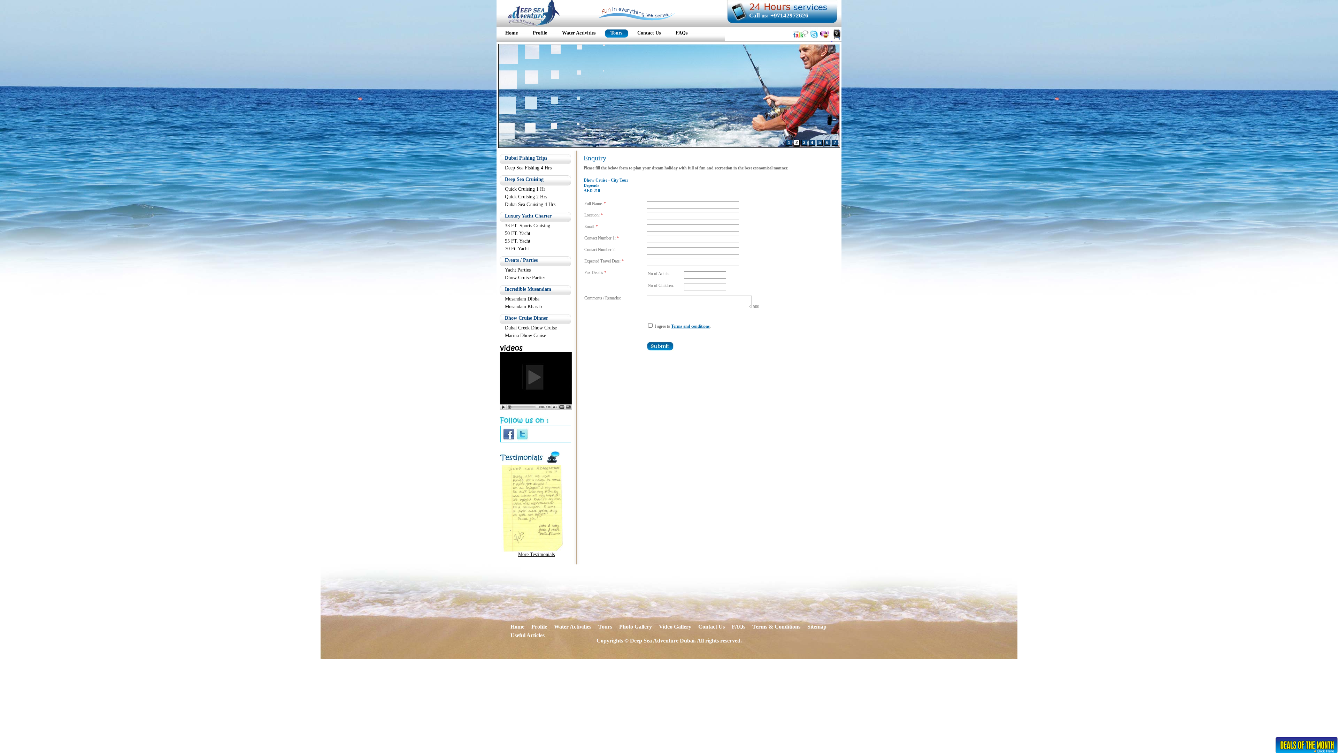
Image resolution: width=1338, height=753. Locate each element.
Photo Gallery (635, 627)
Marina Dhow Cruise (525, 335)
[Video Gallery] (536, 408)
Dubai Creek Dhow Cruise (531, 327)
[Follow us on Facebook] (508, 439)
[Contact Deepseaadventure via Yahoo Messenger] (825, 39)
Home (517, 627)
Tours (605, 627)
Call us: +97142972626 (778, 15)
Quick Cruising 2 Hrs (526, 196)
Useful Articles (527, 635)
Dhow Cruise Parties (525, 277)
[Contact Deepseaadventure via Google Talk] (801, 39)
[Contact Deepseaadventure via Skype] (814, 39)
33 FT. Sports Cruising (527, 225)
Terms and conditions (690, 326)
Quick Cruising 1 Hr (525, 189)
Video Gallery (675, 627)
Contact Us (711, 627)
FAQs (738, 627)
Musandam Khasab (523, 306)
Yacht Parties (518, 270)
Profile (539, 627)
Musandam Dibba (522, 299)
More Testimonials (536, 554)
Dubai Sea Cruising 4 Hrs (530, 204)
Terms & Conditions (776, 627)
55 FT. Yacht (517, 241)
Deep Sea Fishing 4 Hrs (528, 167)
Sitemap (816, 627)
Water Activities (572, 627)
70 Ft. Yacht (517, 248)
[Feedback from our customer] (532, 550)
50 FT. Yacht (517, 233)
